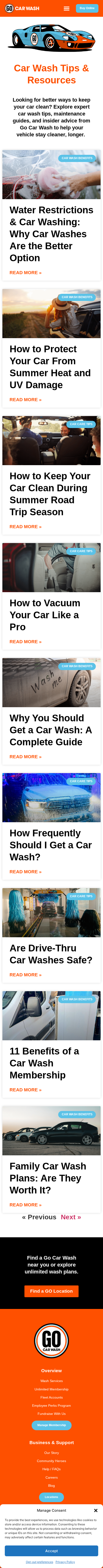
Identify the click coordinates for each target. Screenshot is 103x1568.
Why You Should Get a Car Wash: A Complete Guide (51, 730)
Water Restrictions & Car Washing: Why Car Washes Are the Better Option (51, 234)
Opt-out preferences (39, 1562)
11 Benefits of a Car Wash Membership (44, 1063)
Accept (51, 1551)
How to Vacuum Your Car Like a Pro (45, 615)
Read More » (26, 272)
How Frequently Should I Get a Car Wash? (51, 845)
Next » (71, 1217)
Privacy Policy (65, 1562)
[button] (95, 1510)
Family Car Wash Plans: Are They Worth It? (48, 1178)
